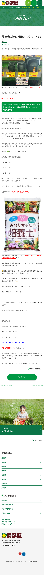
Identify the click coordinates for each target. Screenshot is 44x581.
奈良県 (4, 479)
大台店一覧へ (22, 377)
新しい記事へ (8, 385)
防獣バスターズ (7, 524)
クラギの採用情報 (7, 509)
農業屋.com (6, 519)
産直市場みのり (7, 522)
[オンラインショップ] (28, 3)
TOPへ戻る (38, 440)
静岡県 (4, 471)
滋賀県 (4, 475)
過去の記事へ (36, 385)
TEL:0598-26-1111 (8, 545)
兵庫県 (4, 488)
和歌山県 (4, 484)
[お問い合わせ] (34, 3)
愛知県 (4, 462)
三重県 (4, 458)
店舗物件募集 (6, 513)
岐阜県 (4, 466)
